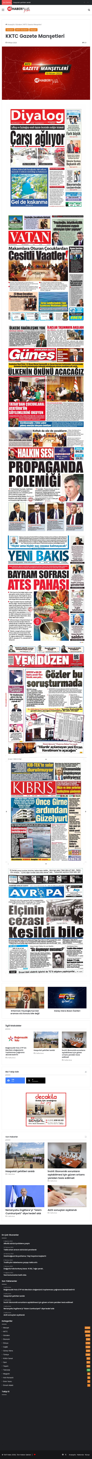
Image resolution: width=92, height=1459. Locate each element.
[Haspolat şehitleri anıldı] (46, 1040)
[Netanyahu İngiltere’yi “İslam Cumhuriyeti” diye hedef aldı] (25, 1196)
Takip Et (5, 1391)
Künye (87, 1455)
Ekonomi (6, 1339)
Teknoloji (6, 1370)
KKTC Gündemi (21, 30)
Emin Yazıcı (7, 1381)
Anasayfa (10, 24)
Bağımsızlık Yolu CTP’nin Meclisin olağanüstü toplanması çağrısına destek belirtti (16, 1051)
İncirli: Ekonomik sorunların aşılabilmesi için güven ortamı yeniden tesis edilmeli (42, 2)
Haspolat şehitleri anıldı (44, 1050)
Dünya (5, 1343)
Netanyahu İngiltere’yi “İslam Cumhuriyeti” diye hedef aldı (24, 1211)
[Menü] (3, 10)
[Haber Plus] (18, 10)
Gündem (19, 24)
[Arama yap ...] (89, 10)
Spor (5, 1362)
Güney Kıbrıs (8, 1351)
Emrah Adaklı (8, 1385)
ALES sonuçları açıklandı (62, 1210)
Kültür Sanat (8, 1358)
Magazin (6, 1374)
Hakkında (80, 1455)
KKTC (5, 1331)
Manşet (33, 30)
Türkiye (6, 1354)
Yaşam (5, 1366)
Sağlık (5, 1347)
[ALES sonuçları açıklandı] (67, 1196)
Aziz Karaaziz (8, 1378)
